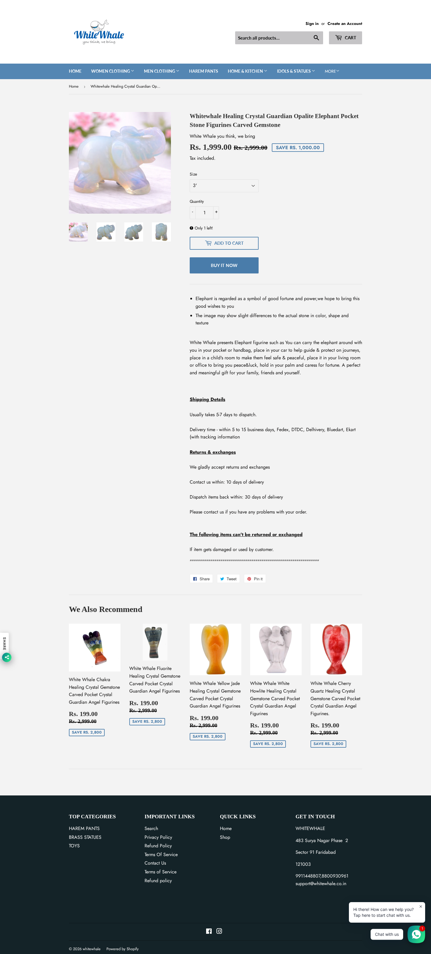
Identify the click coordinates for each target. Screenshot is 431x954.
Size (193, 174)
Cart (350, 37)
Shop (225, 837)
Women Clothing (111, 71)
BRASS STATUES (85, 837)
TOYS (74, 845)
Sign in (312, 23)
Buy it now (224, 265)
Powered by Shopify (122, 949)
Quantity (197, 201)
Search (151, 828)
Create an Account (345, 23)
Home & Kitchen (246, 71)
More (330, 71)
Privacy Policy (158, 837)
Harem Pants (203, 71)
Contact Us (155, 863)
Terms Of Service (161, 854)
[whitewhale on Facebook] (209, 932)
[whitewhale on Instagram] (219, 932)
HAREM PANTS (84, 828)
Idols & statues (294, 71)
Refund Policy (158, 845)
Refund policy (158, 880)
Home (75, 71)
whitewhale (92, 949)
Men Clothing (160, 71)
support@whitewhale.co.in (321, 883)
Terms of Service (161, 871)
